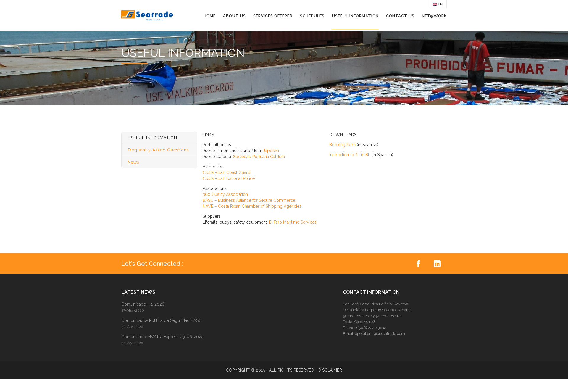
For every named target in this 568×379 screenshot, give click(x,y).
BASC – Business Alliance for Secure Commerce (249, 200)
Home (210, 16)
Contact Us (400, 16)
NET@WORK (434, 16)
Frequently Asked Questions (158, 150)
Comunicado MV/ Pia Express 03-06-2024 (162, 336)
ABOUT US (234, 16)
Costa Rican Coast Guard (226, 172)
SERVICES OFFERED (273, 16)
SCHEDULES (312, 16)
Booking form (342, 144)
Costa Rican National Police (229, 178)
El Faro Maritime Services (293, 222)
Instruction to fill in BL (349, 154)
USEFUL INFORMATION (355, 16)
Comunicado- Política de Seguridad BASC (161, 320)
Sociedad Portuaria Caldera (259, 156)
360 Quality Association (225, 194)
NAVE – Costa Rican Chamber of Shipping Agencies (252, 206)
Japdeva (271, 150)
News (133, 162)
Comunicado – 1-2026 (142, 304)
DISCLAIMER (330, 370)
